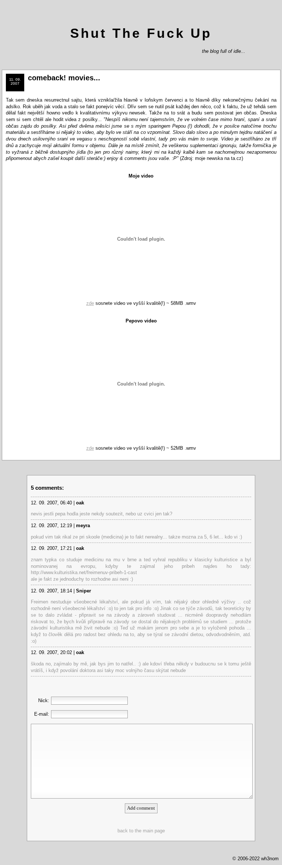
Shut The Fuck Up (141, 33)
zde (90, 303)
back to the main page (141, 830)
